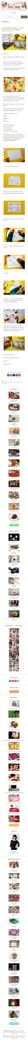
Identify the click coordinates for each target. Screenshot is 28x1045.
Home (12, 1037)
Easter (14, 1037)
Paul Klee (17, 382)
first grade (13, 382)
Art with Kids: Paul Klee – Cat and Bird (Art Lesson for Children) (12, 29)
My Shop (15, 1033)
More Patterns (14, 1023)
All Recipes (14, 525)
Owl (9, 1035)
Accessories (8, 1037)
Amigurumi (12, 1038)
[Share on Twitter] (14, 376)
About (18, 1030)
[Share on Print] (8, 376)
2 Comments (5, 383)
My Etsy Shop (14, 691)
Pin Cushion (22, 1037)
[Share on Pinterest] (16, 376)
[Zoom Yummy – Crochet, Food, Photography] (14, 6)
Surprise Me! (14, 825)
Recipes (17, 1032)
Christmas (12, 1035)
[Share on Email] (19, 376)
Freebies (16, 1038)
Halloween (17, 1037)
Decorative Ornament (18, 1035)
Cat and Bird (10, 382)
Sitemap (20, 1032)
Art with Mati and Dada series (11, 139)
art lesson (5, 382)
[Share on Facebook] (11, 376)
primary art (21, 382)
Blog (15, 1030)
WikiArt (12, 110)
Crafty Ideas (8, 1032)
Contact (21, 1030)
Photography (13, 1032)
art (3, 380)
